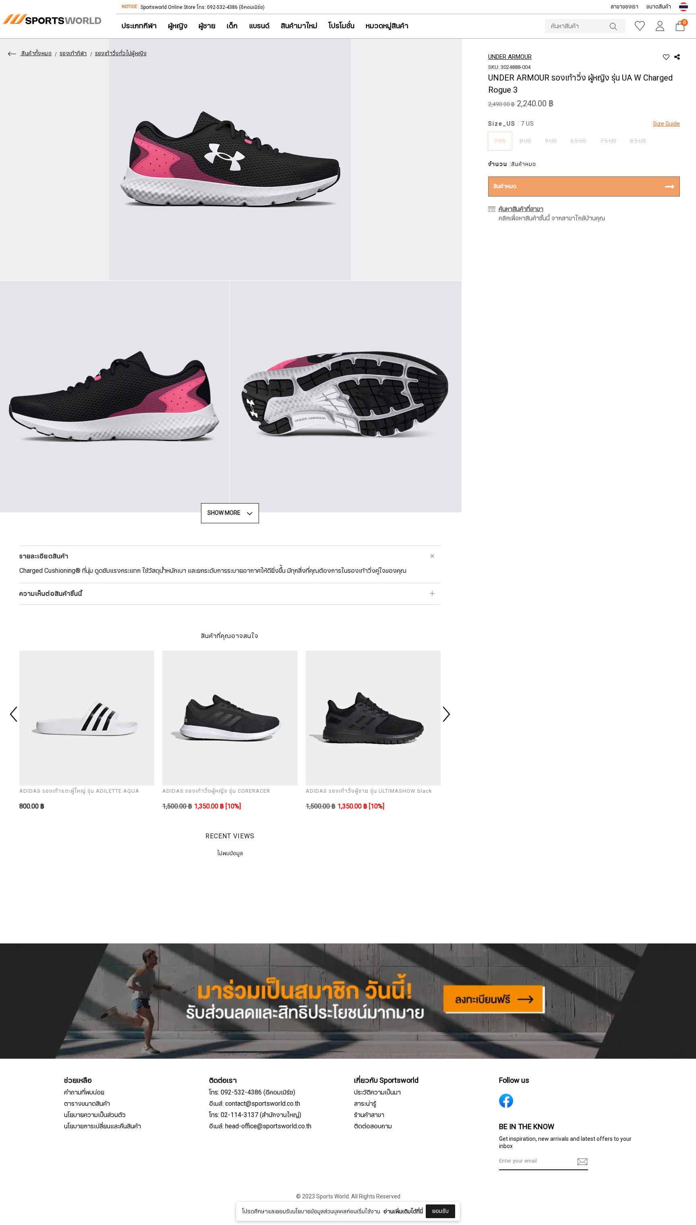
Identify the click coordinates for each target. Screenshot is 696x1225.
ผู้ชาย (207, 26)
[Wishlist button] (640, 26)
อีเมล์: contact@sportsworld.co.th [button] (254, 1104)
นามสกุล (286, 1200)
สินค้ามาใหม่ (299, 26)
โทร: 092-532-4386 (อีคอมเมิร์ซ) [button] (252, 1092)
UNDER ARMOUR (510, 56)
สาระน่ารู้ (365, 1104)
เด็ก (232, 26)
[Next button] (445, 714)
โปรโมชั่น (341, 26)
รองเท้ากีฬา (73, 53)
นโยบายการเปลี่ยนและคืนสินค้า (102, 1126)
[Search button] (617, 26)
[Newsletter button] (582, 1162)
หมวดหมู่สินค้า (387, 26)
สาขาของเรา (624, 7)
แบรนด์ (259, 26)
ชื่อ (279, 1160)
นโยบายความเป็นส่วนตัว (95, 1115)
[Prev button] (14, 714)
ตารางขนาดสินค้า (87, 1104)
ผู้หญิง (177, 26)
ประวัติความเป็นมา (377, 1092)
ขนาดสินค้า (658, 7)
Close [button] (508, 1214)
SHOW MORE (223, 513)
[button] (683, 7)
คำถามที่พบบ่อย (84, 1092)
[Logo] (52, 19)
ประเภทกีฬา (139, 26)
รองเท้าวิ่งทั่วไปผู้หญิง (121, 53)
